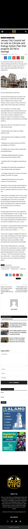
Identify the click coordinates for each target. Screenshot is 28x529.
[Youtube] (20, 521)
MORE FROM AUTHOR (7, 319)
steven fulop (23, 268)
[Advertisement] (14, 15)
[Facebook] (7, 521)
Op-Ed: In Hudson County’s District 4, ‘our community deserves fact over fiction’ (17, 339)
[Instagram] (11, 521)
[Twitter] (16, 521)
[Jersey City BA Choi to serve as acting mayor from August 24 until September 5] (5, 325)
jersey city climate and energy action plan (10, 267)
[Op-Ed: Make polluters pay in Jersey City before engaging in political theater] (5, 332)
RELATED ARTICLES (6, 317)
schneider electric (15, 268)
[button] (26, 31)
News (13, 37)
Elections (3, 341)
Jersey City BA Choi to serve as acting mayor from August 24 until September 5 (18, 324)
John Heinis (4, 54)
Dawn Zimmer (9, 265)
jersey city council (5, 268)
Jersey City (9, 37)
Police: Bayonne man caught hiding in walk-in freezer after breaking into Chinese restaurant (21, 289)
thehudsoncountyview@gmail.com (17, 512)
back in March (20, 229)
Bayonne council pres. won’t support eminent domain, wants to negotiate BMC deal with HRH (7, 290)
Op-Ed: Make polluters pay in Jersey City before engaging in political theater (17, 332)
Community (3, 37)
